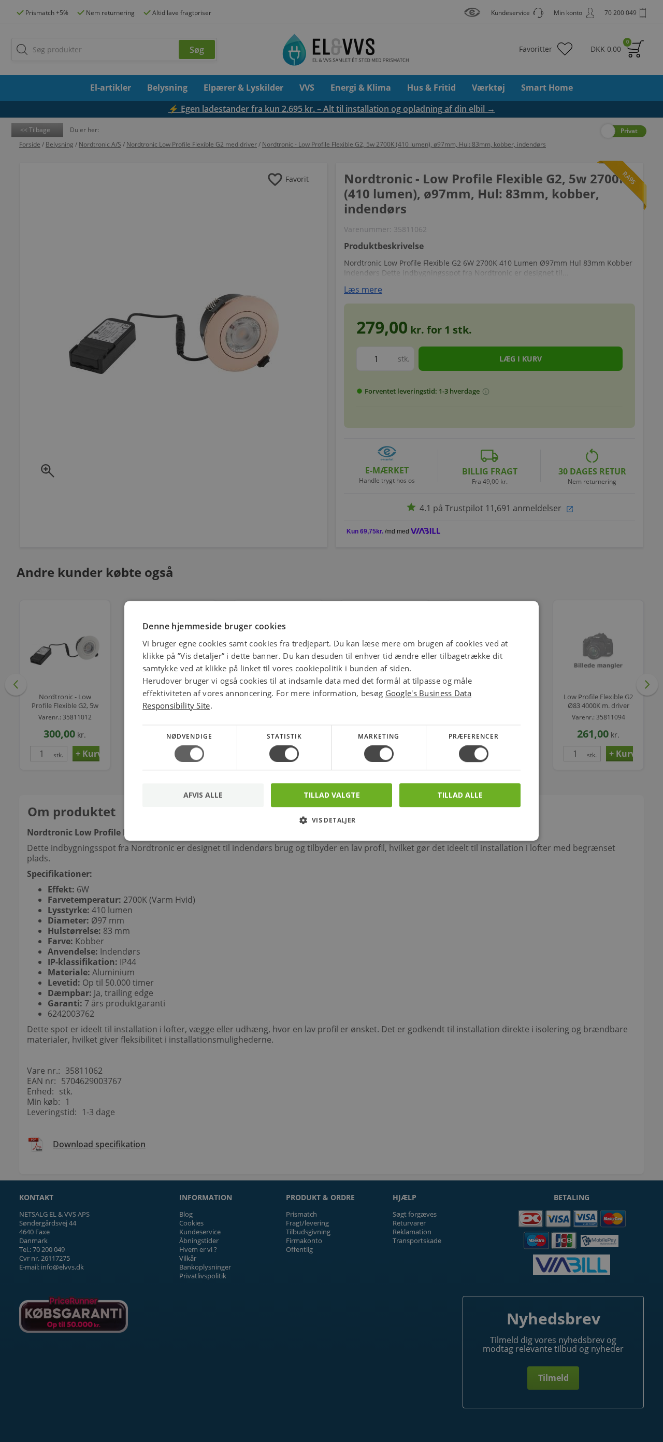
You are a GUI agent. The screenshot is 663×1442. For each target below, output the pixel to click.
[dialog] (331, 721)
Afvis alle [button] (203, 795)
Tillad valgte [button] (332, 795)
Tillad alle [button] (460, 795)
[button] (331, 824)
